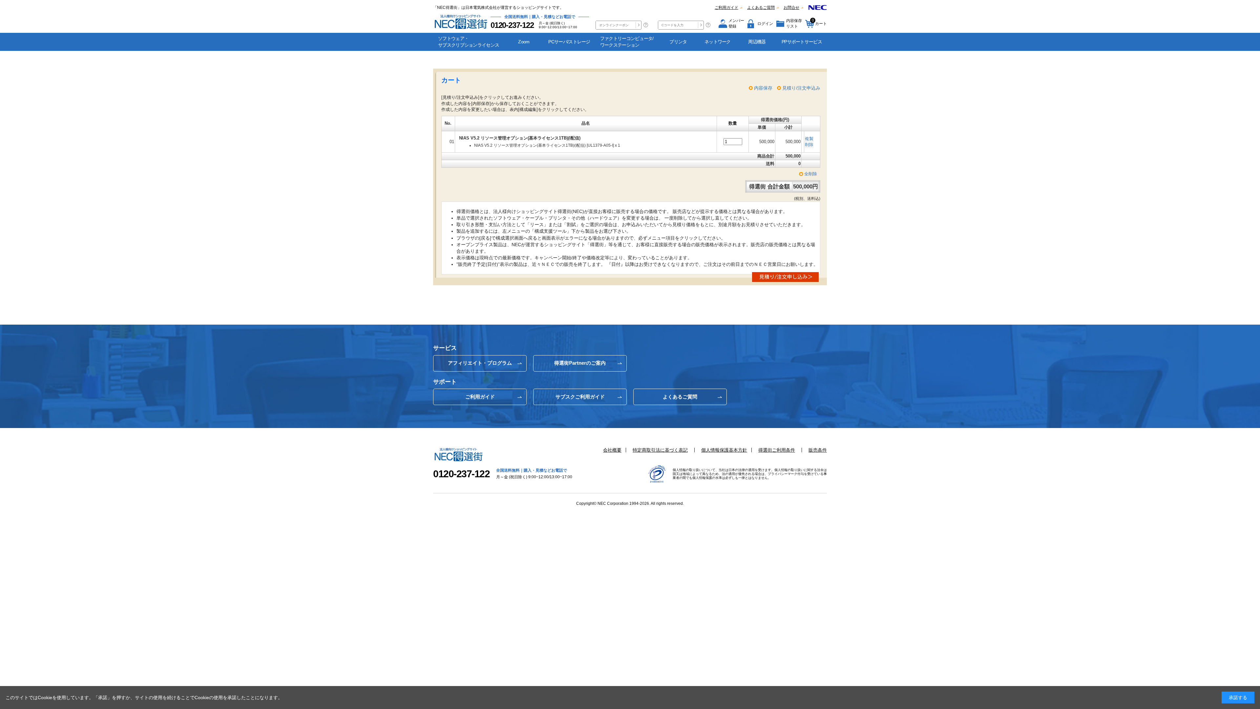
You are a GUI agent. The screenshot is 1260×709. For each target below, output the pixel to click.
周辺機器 (757, 41)
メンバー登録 (736, 23)
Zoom (523, 41)
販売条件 (817, 450)
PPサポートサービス (802, 41)
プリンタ (678, 41)
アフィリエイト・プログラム (480, 363)
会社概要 (612, 450)
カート (819, 22)
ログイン (765, 23)
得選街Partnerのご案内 (580, 363)
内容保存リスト (794, 23)
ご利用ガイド (726, 7)
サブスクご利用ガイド (580, 396)
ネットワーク (717, 41)
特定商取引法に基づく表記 (660, 450)
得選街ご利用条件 (776, 450)
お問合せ (791, 7)
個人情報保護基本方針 (724, 450)
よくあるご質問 (761, 7)
